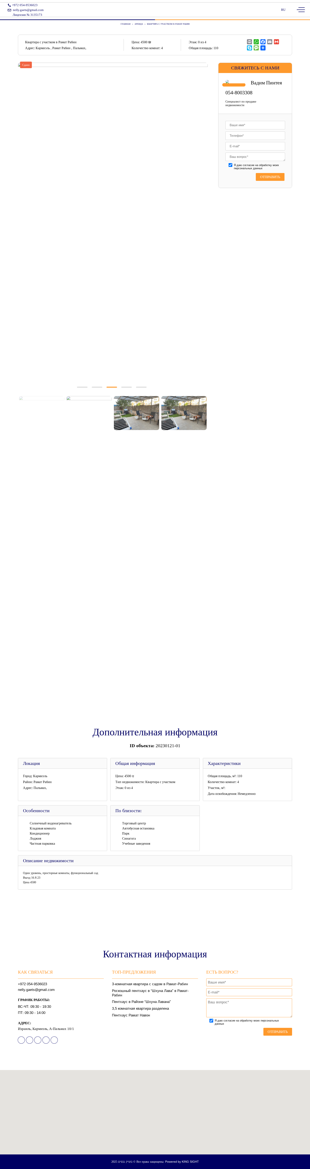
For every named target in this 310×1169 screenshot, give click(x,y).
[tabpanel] (113, 221)
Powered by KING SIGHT (182, 1161)
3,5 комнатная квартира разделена (140, 1009)
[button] (154, 1115)
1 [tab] (83, 391)
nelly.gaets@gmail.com (28, 10)
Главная (126, 24)
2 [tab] (98, 391)
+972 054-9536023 (25, 5)
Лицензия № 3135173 (27, 14)
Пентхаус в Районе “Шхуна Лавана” (141, 1002)
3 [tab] (112, 391)
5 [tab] (142, 391)
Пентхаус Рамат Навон (131, 1015)
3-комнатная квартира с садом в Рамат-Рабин (150, 984)
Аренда (139, 24)
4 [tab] (127, 391)
